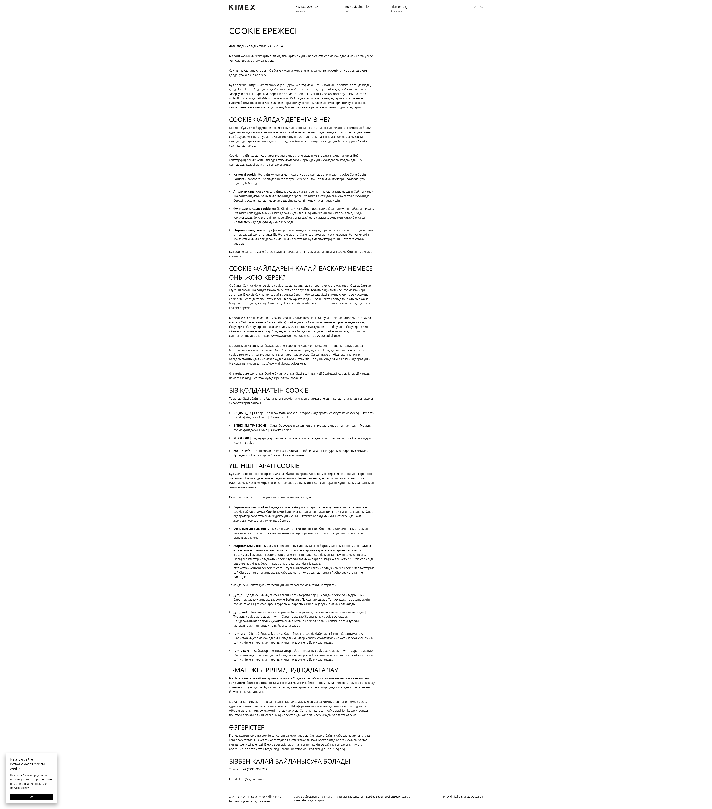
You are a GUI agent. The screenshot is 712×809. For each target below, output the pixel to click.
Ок (31, 796)
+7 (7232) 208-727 (306, 7)
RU (474, 7)
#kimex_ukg (399, 7)
